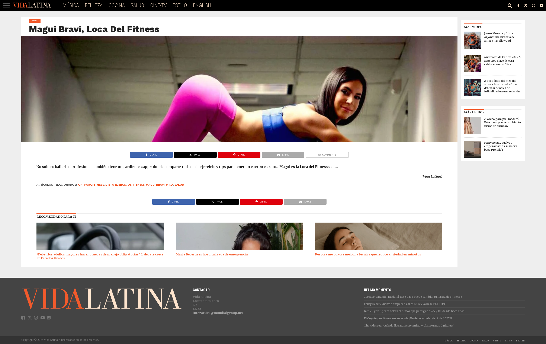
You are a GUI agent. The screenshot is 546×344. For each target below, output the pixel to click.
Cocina (117, 5)
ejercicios (123, 184)
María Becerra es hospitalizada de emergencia (212, 254)
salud (179, 184)
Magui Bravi (155, 184)
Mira (169, 184)
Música (71, 5)
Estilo (180, 5)
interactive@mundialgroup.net (218, 313)
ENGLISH (202, 5)
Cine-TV (158, 5)
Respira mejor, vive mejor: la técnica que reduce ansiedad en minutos (368, 254)
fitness (139, 184)
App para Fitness (91, 184)
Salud (137, 5)
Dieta (109, 184)
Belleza (94, 5)
